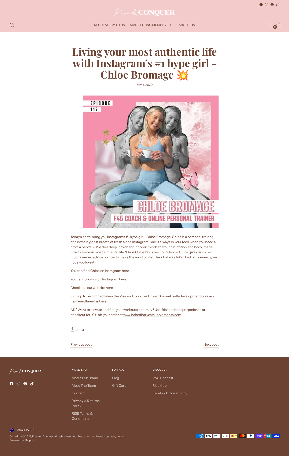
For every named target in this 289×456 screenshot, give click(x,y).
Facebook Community (170, 393)
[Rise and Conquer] (144, 13)
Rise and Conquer (42, 436)
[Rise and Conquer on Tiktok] (277, 5)
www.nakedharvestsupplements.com (152, 315)
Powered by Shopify (22, 440)
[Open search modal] (12, 25)
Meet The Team (84, 385)
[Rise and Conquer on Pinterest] (272, 5)
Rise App (160, 385)
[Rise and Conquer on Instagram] (266, 5)
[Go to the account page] (268, 25)
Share (80, 329)
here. (126, 271)
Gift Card (119, 385)
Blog (115, 378)
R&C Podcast (163, 378)
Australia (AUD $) (25, 429)
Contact (78, 393)
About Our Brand (85, 378)
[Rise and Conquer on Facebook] (261, 5)
